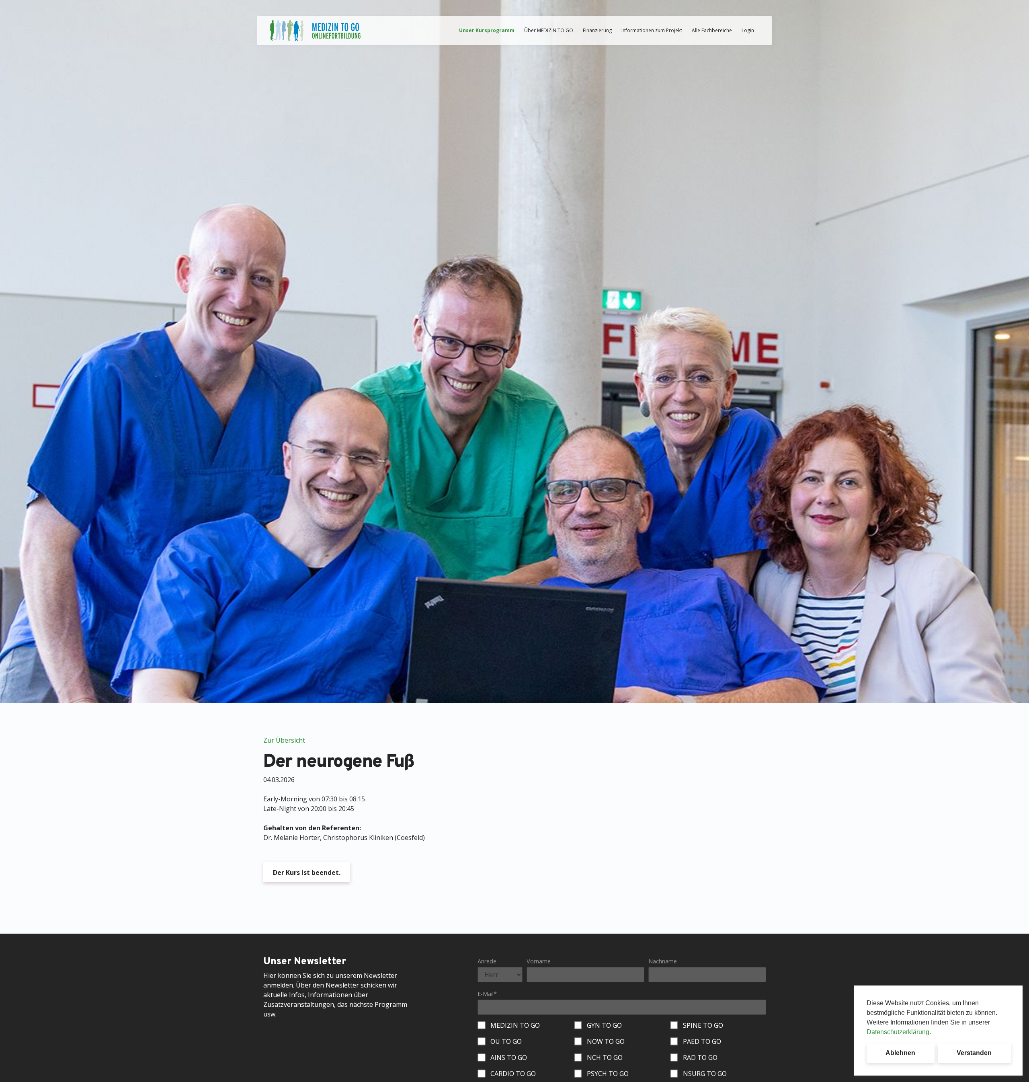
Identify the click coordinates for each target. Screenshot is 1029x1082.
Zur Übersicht (284, 740)
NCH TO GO (605, 1057)
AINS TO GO (508, 1057)
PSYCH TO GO (608, 1073)
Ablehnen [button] (900, 1052)
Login (748, 30)
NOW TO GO (606, 1041)
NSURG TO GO (705, 1073)
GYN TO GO (604, 1025)
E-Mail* (487, 994)
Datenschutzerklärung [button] (898, 1032)
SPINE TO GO (703, 1025)
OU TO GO (506, 1041)
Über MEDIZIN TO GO (548, 30)
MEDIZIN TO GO (515, 1025)
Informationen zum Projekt (651, 30)
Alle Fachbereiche (712, 30)
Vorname (539, 961)
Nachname (662, 961)
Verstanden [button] (974, 1052)
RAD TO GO (700, 1057)
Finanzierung (597, 30)
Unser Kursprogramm (486, 30)
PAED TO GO (702, 1041)
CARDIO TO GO (513, 1073)
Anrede (487, 961)
